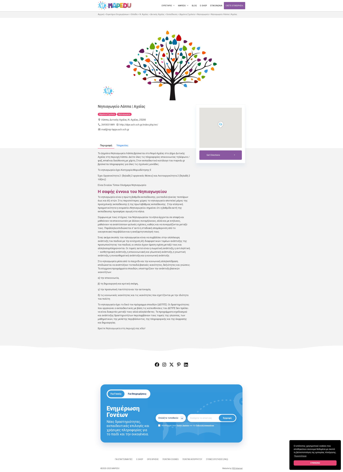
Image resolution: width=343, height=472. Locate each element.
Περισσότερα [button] (300, 456)
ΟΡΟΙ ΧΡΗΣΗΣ (153, 459)
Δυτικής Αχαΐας (157, 14)
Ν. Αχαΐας (144, 14)
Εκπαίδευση (172, 14)
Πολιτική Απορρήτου (205, 425)
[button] (157, 365)
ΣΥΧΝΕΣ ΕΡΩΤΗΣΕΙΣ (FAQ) (217, 459)
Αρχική (101, 14)
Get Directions (213, 155)
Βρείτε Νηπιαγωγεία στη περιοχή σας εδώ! (121, 328)
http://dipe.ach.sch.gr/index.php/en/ (139, 124)
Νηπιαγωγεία (203, 14)
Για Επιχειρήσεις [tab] (137, 393)
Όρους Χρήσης (183, 425)
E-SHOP (139, 459)
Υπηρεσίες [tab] (122, 145)
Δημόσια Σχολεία (187, 14)
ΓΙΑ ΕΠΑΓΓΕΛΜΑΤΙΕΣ (124, 459)
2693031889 (108, 124)
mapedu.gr (179, 160)
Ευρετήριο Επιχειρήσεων (117, 14)
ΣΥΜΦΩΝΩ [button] (315, 463)
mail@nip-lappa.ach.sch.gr (115, 129)
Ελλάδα (134, 14)
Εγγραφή (227, 418)
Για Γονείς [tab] (116, 393)
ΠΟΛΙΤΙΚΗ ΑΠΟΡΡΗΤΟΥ (192, 459)
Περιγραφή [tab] (106, 145)
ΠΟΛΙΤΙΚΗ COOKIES (171, 459)
